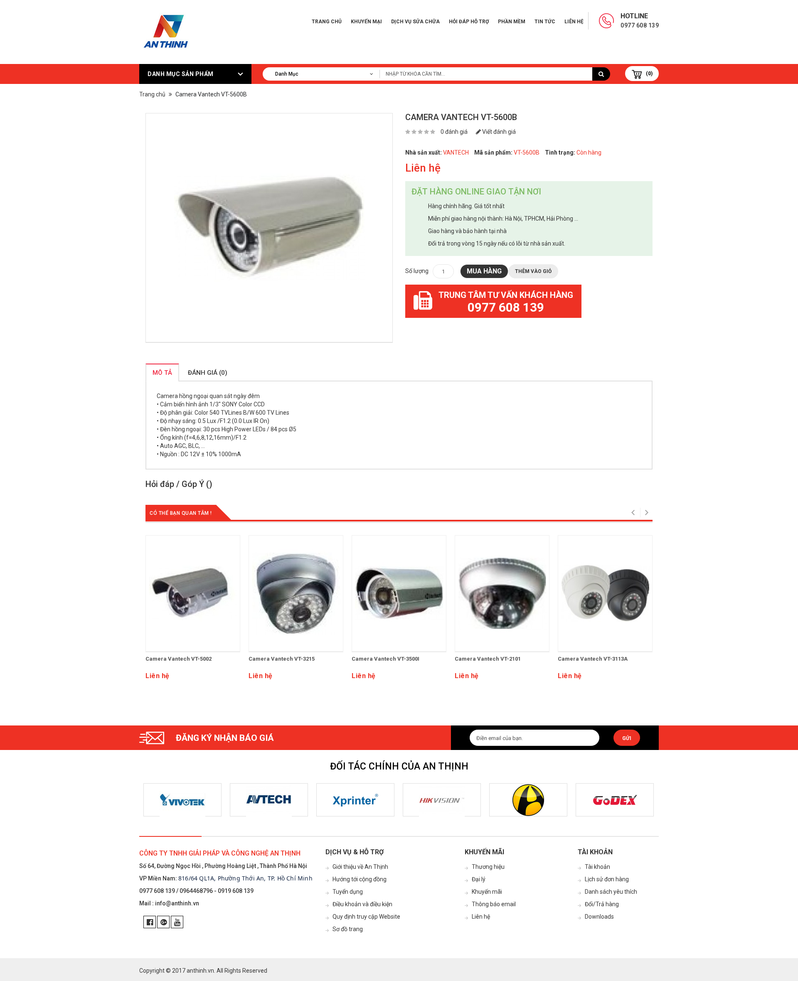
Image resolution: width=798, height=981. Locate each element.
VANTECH (456, 152)
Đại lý (478, 879)
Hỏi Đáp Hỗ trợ (469, 22)
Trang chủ (327, 22)
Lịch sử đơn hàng (607, 879)
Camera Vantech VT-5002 (178, 659)
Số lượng (417, 271)
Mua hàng (484, 271)
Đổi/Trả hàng (602, 904)
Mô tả (162, 372)
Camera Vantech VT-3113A (593, 659)
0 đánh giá (454, 131)
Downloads (599, 916)
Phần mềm (511, 22)
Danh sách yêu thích (611, 891)
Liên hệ (574, 22)
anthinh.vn (200, 970)
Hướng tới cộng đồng (359, 879)
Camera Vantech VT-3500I (385, 659)
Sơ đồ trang (347, 929)
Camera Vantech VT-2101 (488, 659)
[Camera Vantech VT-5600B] (269, 228)
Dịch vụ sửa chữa (415, 22)
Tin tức (544, 22)
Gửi (626, 738)
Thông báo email (494, 904)
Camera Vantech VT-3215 (282, 659)
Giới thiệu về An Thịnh (360, 866)
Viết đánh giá (498, 131)
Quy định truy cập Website (366, 916)
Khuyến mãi (487, 891)
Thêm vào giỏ (533, 271)
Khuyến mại (366, 22)
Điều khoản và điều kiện (362, 904)
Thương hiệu (488, 866)
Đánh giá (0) (207, 372)
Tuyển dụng (347, 891)
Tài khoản (597, 866)
